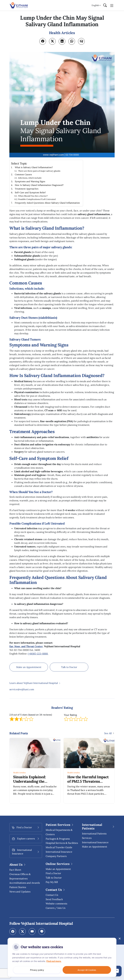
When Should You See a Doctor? (33, 196)
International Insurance (95, 842)
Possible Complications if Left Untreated (37, 199)
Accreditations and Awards (24, 882)
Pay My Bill (52, 882)
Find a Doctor (53, 873)
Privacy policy (37, 970)
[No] (119, 938)
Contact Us (52, 894)
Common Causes (23, 174)
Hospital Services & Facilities (62, 842)
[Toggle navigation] (112, 5)
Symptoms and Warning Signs (30, 181)
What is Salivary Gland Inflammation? (34, 167)
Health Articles (19, 772)
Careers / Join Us (55, 907)
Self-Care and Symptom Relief (30, 192)
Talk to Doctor (69, 667)
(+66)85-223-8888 (38, 653)
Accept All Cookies (87, 970)
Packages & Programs (58, 838)
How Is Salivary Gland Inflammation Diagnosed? (39, 185)
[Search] (105, 5)
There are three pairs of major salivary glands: (39, 171)
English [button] (95, 5)
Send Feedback (54, 899)
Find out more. (53, 961)
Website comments (56, 903)
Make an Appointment (28, 667)
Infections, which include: (30, 178)
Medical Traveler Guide (59, 847)
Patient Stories (17, 887)
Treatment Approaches (26, 188)
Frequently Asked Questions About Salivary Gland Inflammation (47, 202)
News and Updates (19, 891)
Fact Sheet (15, 869)
